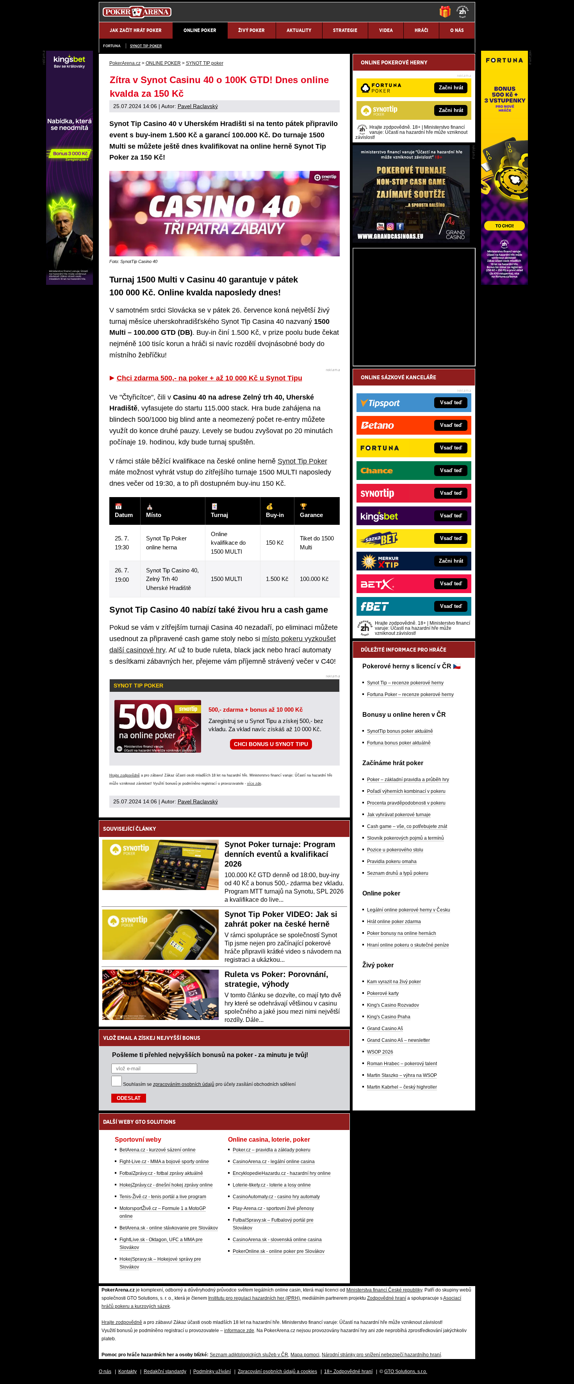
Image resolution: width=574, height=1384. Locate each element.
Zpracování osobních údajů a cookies (277, 1371)
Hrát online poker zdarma (394, 921)
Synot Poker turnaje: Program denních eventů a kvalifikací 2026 (280, 854)
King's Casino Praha (388, 1017)
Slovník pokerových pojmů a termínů (405, 838)
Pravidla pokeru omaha (392, 861)
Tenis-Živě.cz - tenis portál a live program (162, 1196)
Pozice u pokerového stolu (395, 850)
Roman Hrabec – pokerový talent (402, 1063)
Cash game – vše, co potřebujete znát (407, 826)
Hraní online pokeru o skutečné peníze (408, 945)
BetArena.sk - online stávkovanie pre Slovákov (168, 1228)
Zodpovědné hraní (386, 1298)
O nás (105, 1371)
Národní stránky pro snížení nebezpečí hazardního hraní (381, 1354)
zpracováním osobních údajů (183, 1084)
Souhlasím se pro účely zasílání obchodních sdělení (209, 1084)
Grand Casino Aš (385, 1028)
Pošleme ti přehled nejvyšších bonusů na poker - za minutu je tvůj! (210, 1054)
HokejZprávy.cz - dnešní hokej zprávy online (166, 1185)
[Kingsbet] (69, 283)
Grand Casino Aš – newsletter (398, 1040)
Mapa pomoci (305, 1354)
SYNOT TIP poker (146, 45)
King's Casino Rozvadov (393, 1005)
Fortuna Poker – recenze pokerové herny (410, 694)
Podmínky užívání (212, 1371)
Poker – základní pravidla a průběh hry (408, 779)
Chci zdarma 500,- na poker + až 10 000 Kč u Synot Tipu (209, 378)
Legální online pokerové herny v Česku (408, 910)
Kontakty (127, 1371)
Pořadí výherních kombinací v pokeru (406, 791)
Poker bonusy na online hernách (401, 933)
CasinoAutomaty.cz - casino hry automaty (276, 1196)
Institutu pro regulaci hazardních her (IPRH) (254, 1298)
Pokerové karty (383, 993)
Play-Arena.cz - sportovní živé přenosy (273, 1208)
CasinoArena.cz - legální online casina (274, 1161)
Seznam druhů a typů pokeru (397, 873)
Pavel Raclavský (198, 106)
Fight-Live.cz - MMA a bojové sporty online (164, 1161)
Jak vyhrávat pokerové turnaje (399, 814)
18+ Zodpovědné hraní (348, 1371)
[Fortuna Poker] (504, 283)
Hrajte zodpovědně (124, 775)
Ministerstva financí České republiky (384, 1290)
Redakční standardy (165, 1371)
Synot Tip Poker (302, 461)
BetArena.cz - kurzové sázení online (157, 1150)
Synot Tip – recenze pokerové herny (405, 683)
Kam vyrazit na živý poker (394, 981)
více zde (254, 783)
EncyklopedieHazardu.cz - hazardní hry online (282, 1173)
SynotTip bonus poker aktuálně (400, 731)
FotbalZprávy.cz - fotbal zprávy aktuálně (161, 1173)
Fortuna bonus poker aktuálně (399, 743)
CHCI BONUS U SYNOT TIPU (271, 744)
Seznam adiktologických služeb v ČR (249, 1354)
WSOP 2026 (380, 1052)
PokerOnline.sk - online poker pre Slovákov (278, 1251)
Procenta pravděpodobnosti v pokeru (406, 803)
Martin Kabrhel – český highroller (402, 1087)
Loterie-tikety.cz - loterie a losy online (272, 1185)
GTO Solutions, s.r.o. (405, 1371)
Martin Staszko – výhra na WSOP (402, 1075)
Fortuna (112, 45)
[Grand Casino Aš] (411, 241)
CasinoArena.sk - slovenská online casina (277, 1239)
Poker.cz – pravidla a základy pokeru (271, 1150)
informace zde (239, 1330)
